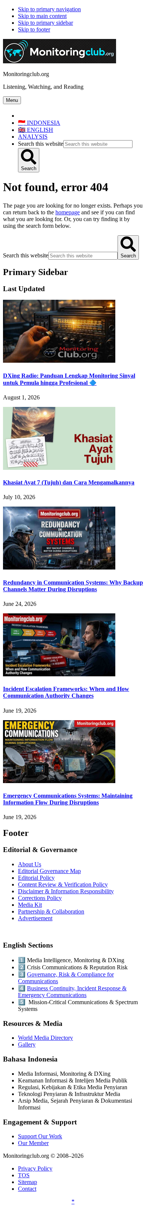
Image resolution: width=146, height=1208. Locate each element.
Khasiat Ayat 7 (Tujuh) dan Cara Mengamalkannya (68, 482)
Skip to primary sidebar (45, 22)
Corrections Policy (40, 898)
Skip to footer (34, 29)
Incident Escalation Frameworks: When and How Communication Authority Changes (66, 692)
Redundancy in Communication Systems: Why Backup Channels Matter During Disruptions (73, 585)
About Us (29, 864)
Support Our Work (40, 1136)
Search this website (40, 144)
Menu (12, 100)
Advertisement (35, 918)
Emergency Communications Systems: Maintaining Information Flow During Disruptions (68, 799)
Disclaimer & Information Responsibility (66, 891)
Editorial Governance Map (49, 871)
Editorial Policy (36, 878)
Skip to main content (42, 16)
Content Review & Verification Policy (63, 884)
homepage (67, 212)
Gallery (27, 1044)
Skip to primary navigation (49, 9)
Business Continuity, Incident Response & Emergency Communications (72, 991)
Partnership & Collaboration (51, 911)
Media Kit (30, 905)
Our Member (33, 1143)
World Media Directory (45, 1038)
